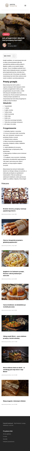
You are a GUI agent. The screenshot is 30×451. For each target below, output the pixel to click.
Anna (10, 214)
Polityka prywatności (8, 441)
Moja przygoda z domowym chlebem (14, 401)
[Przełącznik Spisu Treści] (13, 56)
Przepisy (6, 34)
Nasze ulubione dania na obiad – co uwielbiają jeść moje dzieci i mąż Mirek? (14, 369)
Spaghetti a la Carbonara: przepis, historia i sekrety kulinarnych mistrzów (13, 273)
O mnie (5, 436)
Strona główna (7, 434)
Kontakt (5, 439)
